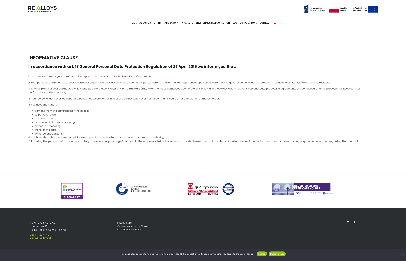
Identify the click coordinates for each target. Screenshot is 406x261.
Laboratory (171, 22)
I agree (261, 254)
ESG (235, 22)
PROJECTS (187, 22)
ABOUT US (145, 22)
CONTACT (265, 22)
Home (133, 22)
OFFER (157, 22)
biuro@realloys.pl (40, 238)
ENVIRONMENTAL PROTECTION (213, 22)
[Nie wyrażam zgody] (401, 255)
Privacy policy (277, 254)
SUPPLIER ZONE (248, 22)
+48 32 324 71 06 (39, 235)
